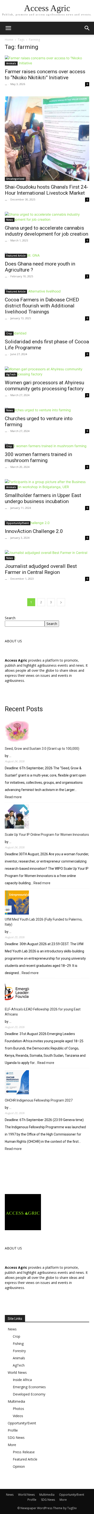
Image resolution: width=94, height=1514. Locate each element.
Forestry (19, 1350)
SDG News (16, 1437)
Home (9, 40)
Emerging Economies (29, 1387)
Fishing (18, 1343)
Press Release (24, 1452)
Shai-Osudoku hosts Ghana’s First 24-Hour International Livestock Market (46, 190)
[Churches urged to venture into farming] (47, 409)
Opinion (19, 1466)
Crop (9, 333)
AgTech (11, 374)
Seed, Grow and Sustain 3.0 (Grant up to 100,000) (42, 748)
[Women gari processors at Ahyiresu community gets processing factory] (47, 371)
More (12, 1444)
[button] (87, 28)
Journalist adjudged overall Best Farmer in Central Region (41, 569)
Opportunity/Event (17, 523)
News (9, 219)
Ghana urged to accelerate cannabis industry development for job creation (46, 231)
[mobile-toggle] (8, 28)
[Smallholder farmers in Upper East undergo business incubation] (47, 484)
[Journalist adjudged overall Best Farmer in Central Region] (47, 555)
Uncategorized (15, 178)
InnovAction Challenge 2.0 (34, 531)
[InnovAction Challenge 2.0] (47, 522)
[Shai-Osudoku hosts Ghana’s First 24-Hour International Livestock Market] (47, 138)
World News (17, 1372)
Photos (18, 1408)
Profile (13, 1430)
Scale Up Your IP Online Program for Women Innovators (47, 835)
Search (10, 618)
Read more (13, 797)
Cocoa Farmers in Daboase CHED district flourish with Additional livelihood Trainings (42, 306)
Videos (18, 1416)
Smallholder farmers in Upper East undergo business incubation (43, 498)
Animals (11, 63)
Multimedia (16, 1401)
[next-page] (61, 602)
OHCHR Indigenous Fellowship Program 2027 (39, 1100)
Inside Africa (22, 1379)
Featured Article (16, 255)
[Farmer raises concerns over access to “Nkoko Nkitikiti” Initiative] (47, 60)
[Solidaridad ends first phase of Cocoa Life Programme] (47, 333)
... (6, 84)
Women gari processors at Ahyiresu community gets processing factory (44, 386)
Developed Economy (29, 1394)
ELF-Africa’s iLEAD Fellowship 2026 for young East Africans (43, 1011)
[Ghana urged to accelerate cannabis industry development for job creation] (47, 217)
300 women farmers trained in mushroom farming (38, 457)
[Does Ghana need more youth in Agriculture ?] (47, 255)
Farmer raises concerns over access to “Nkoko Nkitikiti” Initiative (45, 74)
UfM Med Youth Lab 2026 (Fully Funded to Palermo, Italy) (43, 921)
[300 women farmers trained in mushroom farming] (47, 445)
